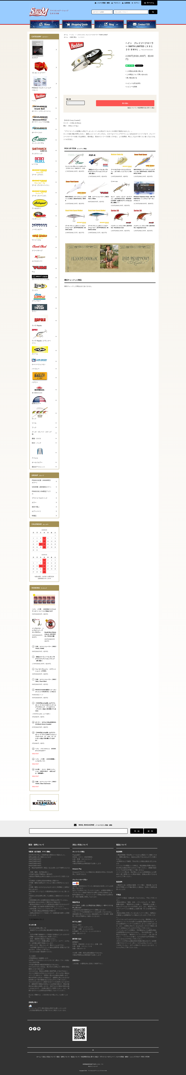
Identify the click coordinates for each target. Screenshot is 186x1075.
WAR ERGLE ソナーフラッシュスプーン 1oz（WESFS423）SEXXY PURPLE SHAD (144, 171)
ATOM (147, 1057)
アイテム (150, 3)
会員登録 (127, 3)
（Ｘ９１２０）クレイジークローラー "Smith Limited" (92, 35)
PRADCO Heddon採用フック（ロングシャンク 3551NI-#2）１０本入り (45, 690)
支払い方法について (48, 1057)
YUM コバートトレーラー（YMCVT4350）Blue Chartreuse (45, 782)
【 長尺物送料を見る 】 (37, 919)
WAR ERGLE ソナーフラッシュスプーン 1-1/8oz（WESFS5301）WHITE (75, 198)
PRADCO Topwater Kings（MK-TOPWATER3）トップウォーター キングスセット (144, 198)
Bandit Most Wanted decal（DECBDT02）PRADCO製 (50, 634)
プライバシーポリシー (107, 1057)
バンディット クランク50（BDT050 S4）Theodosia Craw (121, 226)
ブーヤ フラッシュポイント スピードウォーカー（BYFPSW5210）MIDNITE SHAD (98, 227)
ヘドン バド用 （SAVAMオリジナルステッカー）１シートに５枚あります (44, 610)
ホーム (66, 35)
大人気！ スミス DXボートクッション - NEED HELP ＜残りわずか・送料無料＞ (45, 771)
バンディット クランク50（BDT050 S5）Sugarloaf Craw (144, 226)
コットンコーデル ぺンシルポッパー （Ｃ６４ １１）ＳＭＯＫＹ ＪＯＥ (75, 167)
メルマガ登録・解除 (103, 3)
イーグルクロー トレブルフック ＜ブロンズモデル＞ (38, 630)
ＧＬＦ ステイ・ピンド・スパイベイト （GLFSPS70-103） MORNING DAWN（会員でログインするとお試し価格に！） (121, 199)
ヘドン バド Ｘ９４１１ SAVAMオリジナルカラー (45, 749)
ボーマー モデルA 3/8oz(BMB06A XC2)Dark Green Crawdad (45, 723)
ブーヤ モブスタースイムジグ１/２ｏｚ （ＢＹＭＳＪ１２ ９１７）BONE (121, 171)
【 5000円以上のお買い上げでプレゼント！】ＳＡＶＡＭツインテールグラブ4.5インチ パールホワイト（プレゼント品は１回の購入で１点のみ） (45, 707)
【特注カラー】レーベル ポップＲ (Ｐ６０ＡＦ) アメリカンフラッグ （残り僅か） (98, 171)
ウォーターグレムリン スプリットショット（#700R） (45, 670)
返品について (132, 108)
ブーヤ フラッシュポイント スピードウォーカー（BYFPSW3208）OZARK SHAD (75, 227)
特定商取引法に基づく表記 (146, 108)
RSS (142, 1057)
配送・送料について (63, 1057)
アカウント (117, 3)
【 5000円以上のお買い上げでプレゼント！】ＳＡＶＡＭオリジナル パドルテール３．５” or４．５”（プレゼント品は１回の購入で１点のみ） (45, 736)
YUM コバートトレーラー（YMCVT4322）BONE (45, 647)
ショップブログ (135, 1057)
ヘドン (72, 35)
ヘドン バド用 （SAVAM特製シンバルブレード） (45, 760)
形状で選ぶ (73, 37)
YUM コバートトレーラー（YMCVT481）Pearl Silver (45, 680)
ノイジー (81, 37)
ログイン (137, 3)
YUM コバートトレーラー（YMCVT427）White (98, 197)
